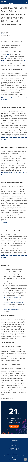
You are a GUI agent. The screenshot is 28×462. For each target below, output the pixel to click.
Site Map (19, 456)
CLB (8, 55)
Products (14, 442)
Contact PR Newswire (14, 440)
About (14, 443)
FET (6, 58)
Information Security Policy (9, 456)
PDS (6, 56)
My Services (13, 445)
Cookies (14, 457)
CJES (2, 60)
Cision (16, 460)
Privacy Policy (17, 454)
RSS (23, 456)
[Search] (26, 2)
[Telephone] (22, 2)
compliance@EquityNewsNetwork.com (13, 302)
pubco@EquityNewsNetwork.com (12, 297)
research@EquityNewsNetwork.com (13, 309)
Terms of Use (10, 454)
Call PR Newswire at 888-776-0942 (14, 449)
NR (24, 60)
